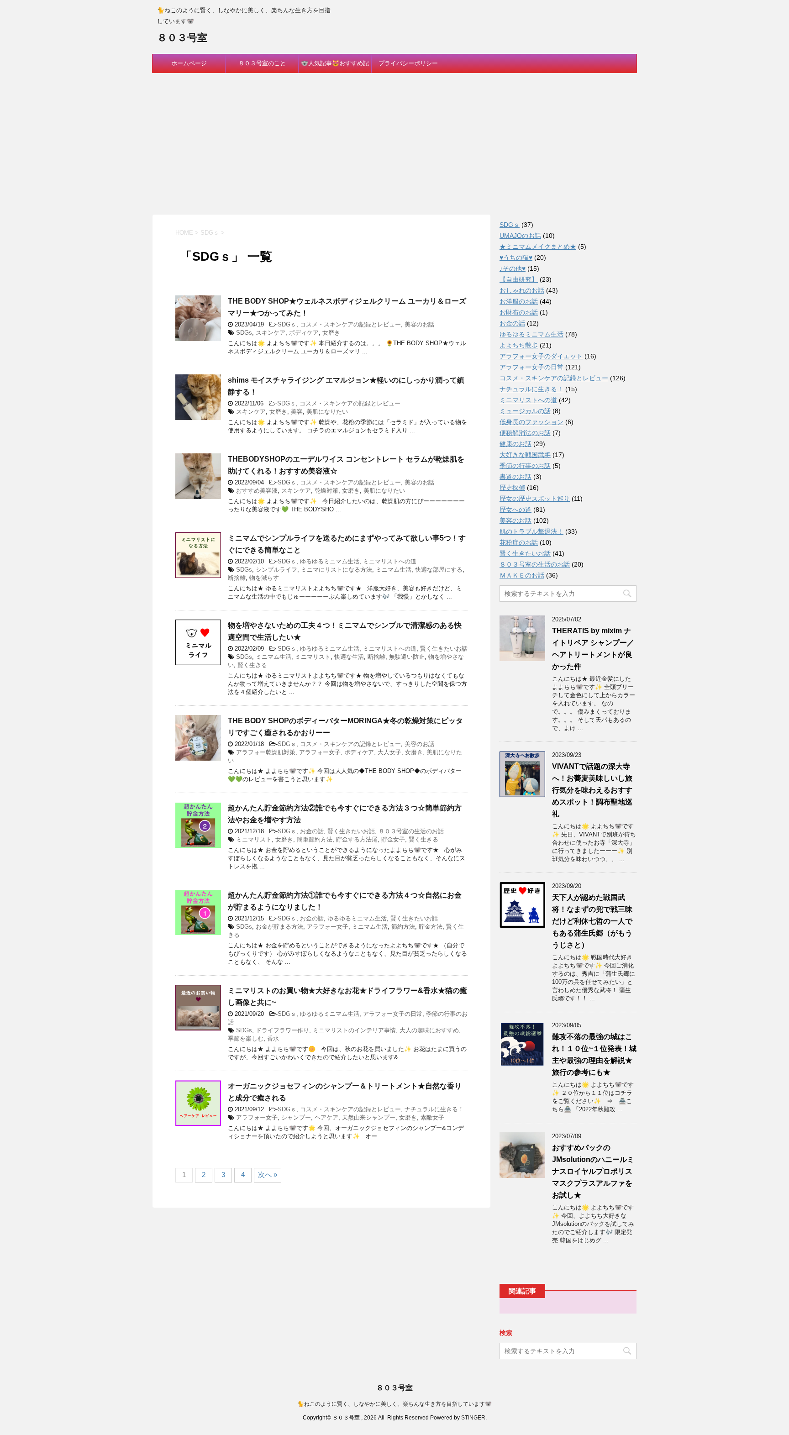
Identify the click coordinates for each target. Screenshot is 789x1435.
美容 (297, 411)
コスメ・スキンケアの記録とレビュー (350, 324)
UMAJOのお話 (520, 235)
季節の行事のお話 (525, 465)
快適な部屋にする (439, 569)
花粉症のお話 (519, 542)
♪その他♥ (513, 268)
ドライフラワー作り (282, 1030)
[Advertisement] (394, 141)
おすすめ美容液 (257, 490)
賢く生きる (252, 665)
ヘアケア (326, 1117)
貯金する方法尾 (357, 839)
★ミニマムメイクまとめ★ (538, 246)
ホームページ (189, 63)
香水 (273, 1038)
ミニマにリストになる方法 (336, 569)
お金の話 (312, 831)
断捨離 (237, 577)
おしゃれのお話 (522, 290)
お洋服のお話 (519, 301)
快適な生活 (349, 656)
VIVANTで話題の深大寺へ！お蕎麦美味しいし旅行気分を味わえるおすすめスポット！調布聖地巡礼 (592, 790)
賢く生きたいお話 (444, 648)
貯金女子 (393, 839)
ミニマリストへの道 (389, 561)
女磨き (331, 332)
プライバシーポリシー (408, 63)
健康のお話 (515, 443)
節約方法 (403, 926)
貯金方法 (430, 926)
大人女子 (389, 752)
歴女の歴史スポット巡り (535, 498)
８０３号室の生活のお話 (411, 831)
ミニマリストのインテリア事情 (354, 1030)
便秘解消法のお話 (525, 432)
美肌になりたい (327, 411)
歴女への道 (515, 509)
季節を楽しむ (245, 1038)
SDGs (244, 332)
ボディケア (304, 332)
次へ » (267, 1174)
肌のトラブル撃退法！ (531, 531)
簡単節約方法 (314, 839)
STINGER (473, 1417)
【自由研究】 (519, 279)
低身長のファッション (531, 422)
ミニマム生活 (393, 569)
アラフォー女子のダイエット (541, 356)
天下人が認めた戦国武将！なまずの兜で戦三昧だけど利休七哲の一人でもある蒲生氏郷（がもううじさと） (592, 921)
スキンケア (270, 332)
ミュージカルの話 (525, 411)
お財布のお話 (519, 312)
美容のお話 (419, 324)
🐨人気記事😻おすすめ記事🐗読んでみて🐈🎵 (335, 66)
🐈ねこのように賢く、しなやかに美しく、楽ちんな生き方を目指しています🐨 (394, 1404)
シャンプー (296, 1117)
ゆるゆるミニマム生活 (329, 561)
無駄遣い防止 (407, 656)
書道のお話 (515, 476)
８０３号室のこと (262, 63)
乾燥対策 (326, 490)
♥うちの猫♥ (516, 257)
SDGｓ (287, 324)
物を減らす (264, 577)
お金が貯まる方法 (279, 926)
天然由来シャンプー (368, 1117)
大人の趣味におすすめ (429, 1030)
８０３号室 (182, 38)
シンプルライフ (276, 569)
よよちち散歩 (519, 345)
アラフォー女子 (320, 752)
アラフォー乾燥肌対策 (265, 752)
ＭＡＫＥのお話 (522, 575)
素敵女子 (432, 1117)
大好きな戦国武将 (525, 454)
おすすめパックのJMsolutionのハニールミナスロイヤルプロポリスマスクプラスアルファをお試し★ (593, 1171)
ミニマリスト (313, 656)
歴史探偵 (512, 487)
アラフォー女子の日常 (392, 1013)
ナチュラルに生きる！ (434, 1109)
